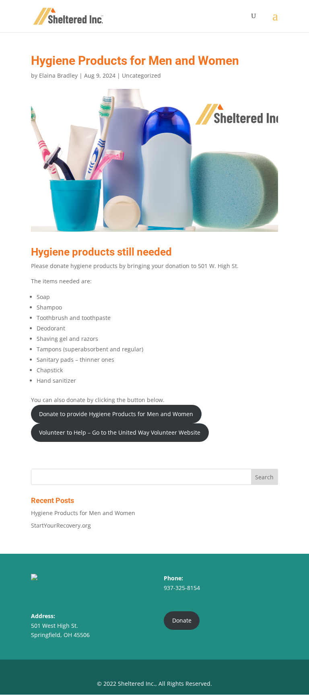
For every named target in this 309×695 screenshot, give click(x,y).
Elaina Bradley (58, 75)
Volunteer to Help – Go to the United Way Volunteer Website (119, 432)
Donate (182, 620)
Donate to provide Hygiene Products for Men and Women (116, 414)
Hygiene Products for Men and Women (83, 513)
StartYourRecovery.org (61, 525)
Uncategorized (141, 75)
